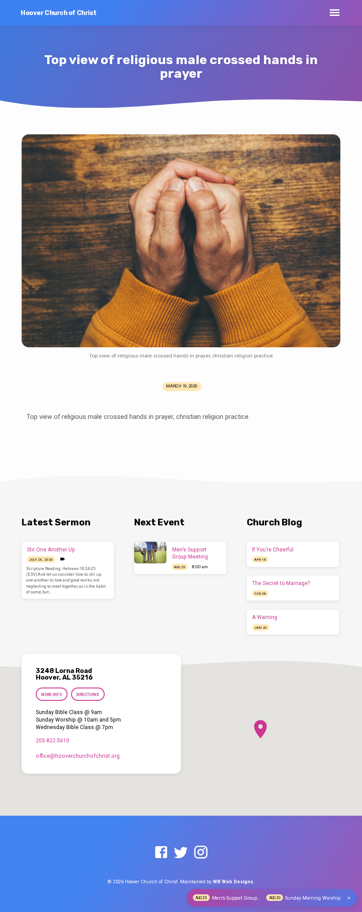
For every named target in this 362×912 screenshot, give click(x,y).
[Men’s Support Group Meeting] (150, 552)
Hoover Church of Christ (59, 13)
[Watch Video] (62, 559)
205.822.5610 (52, 740)
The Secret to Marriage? (281, 583)
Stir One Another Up (51, 550)
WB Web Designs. (233, 882)
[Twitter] (181, 853)
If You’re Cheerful (273, 550)
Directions (87, 694)
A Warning (264, 617)
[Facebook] (161, 853)
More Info (51, 694)
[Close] (349, 898)
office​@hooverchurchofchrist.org (78, 756)
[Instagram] (201, 853)
